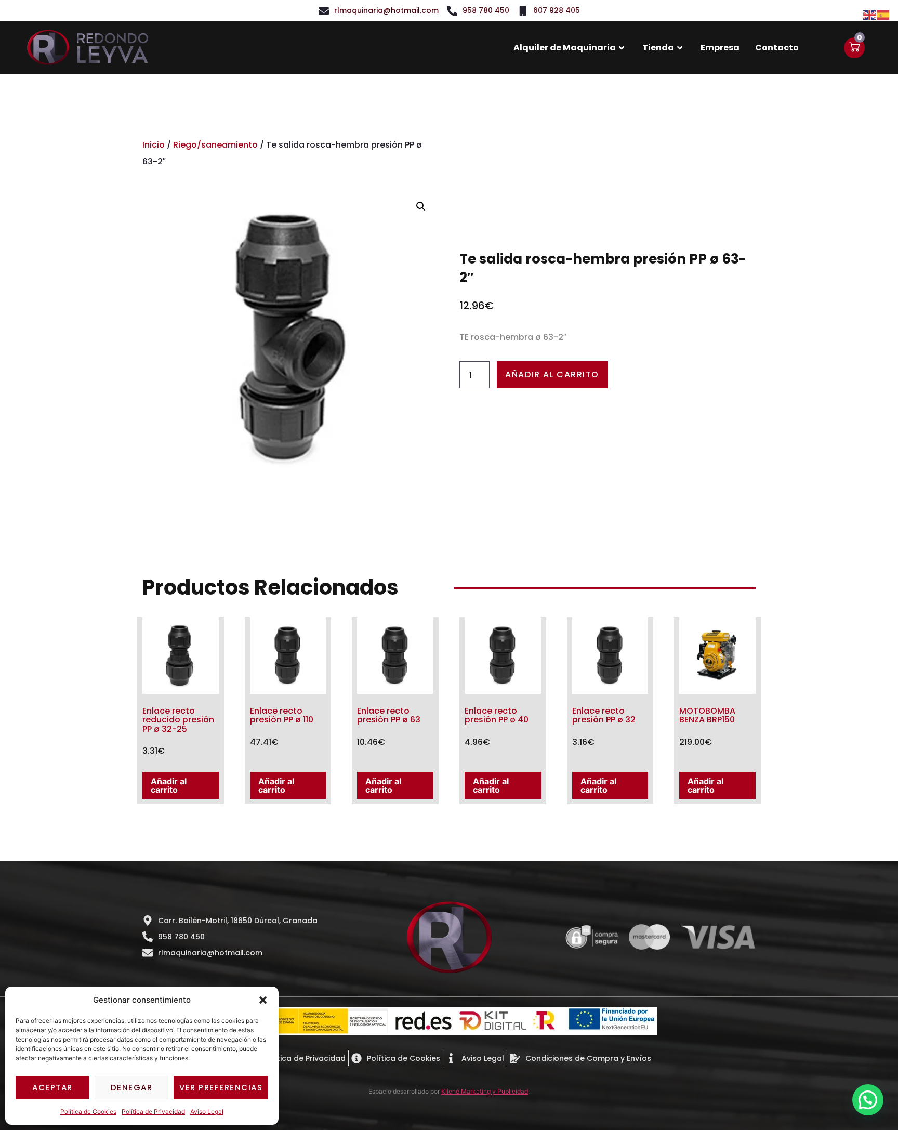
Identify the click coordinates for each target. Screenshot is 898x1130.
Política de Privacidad (153, 1111)
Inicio (153, 145)
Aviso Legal (206, 1111)
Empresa (720, 48)
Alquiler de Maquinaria (564, 48)
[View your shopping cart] (854, 47)
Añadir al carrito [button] (169, 785)
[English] (870, 14)
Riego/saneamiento (215, 145)
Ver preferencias (220, 1087)
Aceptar (52, 1087)
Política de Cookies (88, 1111)
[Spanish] (883, 14)
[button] (263, 1000)
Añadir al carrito (552, 374)
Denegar (132, 1087)
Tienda (658, 48)
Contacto (777, 48)
